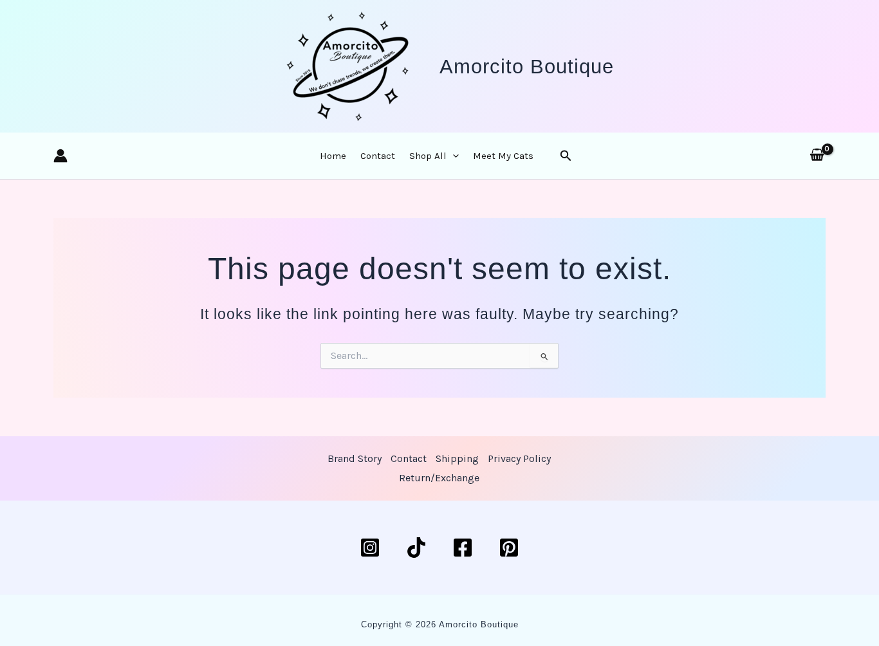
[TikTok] (416, 548)
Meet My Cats (503, 156)
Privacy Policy (519, 458)
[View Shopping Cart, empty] (817, 155)
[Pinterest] (509, 548)
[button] (453, 155)
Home (333, 156)
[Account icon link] (60, 156)
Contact (377, 156)
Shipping (457, 458)
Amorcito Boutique (526, 66)
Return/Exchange (439, 478)
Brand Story (355, 458)
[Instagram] (370, 548)
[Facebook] (463, 548)
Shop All (428, 156)
